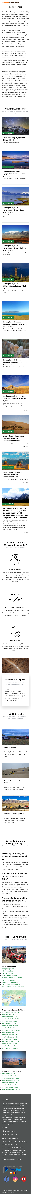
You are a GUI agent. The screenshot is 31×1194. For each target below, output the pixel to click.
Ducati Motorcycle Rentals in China (14, 1152)
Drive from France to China (9, 1021)
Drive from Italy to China (9, 1023)
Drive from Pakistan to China (10, 1076)
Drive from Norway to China (10, 1039)
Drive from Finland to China (10, 1025)
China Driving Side (7, 971)
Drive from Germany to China (10, 1012)
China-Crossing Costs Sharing (11, 984)
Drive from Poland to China (10, 1043)
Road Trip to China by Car (9, 973)
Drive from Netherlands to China (11, 1030)
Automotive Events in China (10, 982)
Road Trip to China (10, 747)
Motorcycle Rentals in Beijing (12, 1159)
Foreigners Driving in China (10, 975)
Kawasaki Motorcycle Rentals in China (15, 1150)
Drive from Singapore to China (10, 1078)
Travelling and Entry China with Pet (12, 977)
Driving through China (8, 968)
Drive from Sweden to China (10, 1034)
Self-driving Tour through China (14, 813)
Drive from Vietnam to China (10, 1082)
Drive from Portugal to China (10, 1032)
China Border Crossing (8, 980)
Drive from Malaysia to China (10, 1080)
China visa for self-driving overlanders (13, 987)
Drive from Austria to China (9, 1016)
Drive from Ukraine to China (10, 1048)
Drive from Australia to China (10, 1087)
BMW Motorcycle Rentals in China (14, 1148)
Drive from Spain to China (9, 1028)
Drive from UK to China (8, 1014)
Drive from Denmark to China (10, 1041)
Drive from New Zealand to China (11, 1089)
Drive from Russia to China (9, 1046)
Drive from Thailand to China (10, 1085)
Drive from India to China (9, 1073)
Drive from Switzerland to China (11, 1019)
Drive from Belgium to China (10, 1037)
